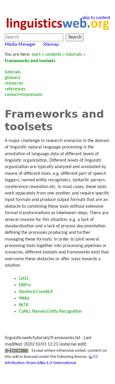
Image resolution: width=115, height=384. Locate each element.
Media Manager (20, 44)
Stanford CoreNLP (36, 292)
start (36, 54)
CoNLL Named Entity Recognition (50, 311)
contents (53, 54)
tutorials (74, 54)
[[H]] (57, 23)
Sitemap (51, 44)
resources (14, 83)
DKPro (25, 285)
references (15, 89)
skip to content (96, 18)
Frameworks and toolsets (30, 61)
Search (74, 37)
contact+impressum (23, 94)
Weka (24, 298)
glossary (12, 77)
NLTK (23, 305)
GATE (24, 278)
